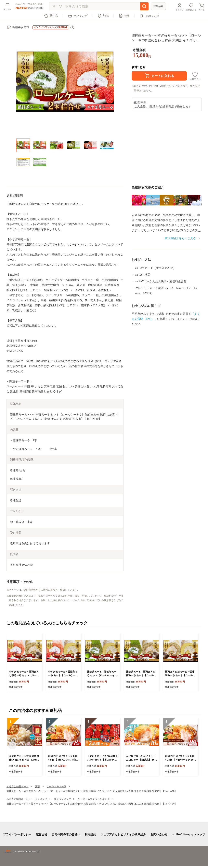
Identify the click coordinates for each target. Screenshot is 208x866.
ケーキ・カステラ (56, 786)
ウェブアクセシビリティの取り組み (123, 834)
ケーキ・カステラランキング (93, 799)
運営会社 (41, 834)
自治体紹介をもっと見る (180, 238)
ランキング (80, 15)
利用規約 (90, 834)
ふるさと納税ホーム (17, 786)
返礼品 (53, 15)
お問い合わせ (159, 834)
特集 (127, 15)
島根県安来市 (20, 27)
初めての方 (152, 15)
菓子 (37, 786)
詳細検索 (158, 6)
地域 (106, 15)
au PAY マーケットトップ (188, 834)
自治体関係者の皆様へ (66, 834)
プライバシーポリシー (17, 834)
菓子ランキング (62, 799)
